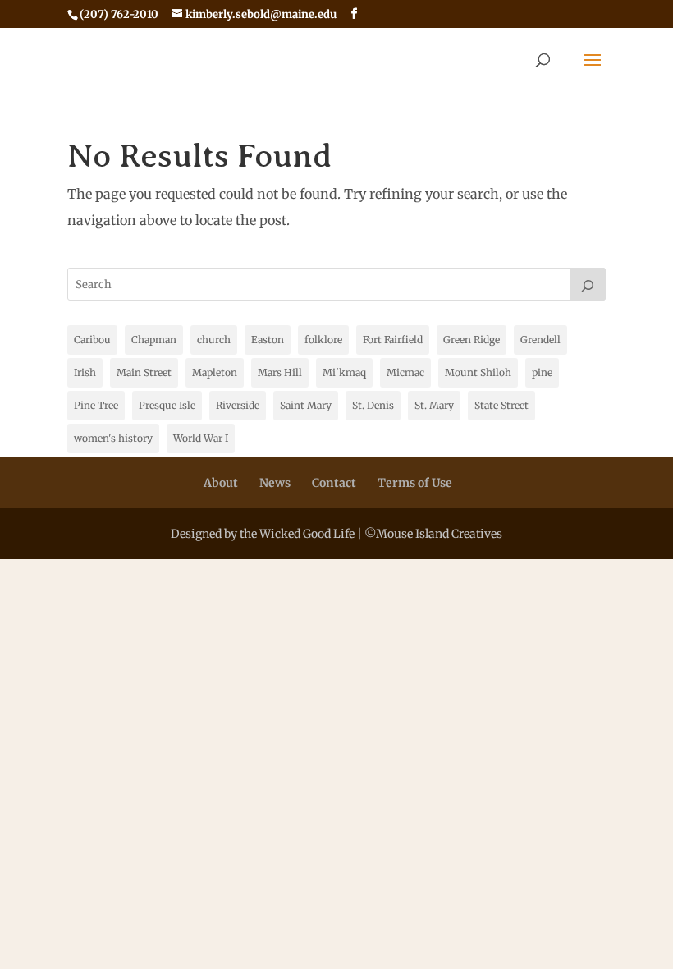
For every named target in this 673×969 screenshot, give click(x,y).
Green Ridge (471, 339)
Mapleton (214, 372)
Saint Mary (306, 405)
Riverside (237, 405)
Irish (85, 372)
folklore (323, 339)
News (275, 482)
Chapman (153, 339)
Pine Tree (96, 405)
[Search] (588, 284)
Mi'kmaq (344, 372)
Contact (334, 482)
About (221, 482)
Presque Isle (167, 405)
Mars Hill (280, 372)
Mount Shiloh (478, 372)
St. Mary (434, 405)
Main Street (144, 372)
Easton (267, 339)
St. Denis (373, 405)
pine (542, 372)
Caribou (92, 339)
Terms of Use (415, 482)
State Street (501, 405)
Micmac (405, 372)
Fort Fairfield (393, 339)
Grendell (540, 339)
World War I (200, 438)
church (214, 339)
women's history (113, 438)
